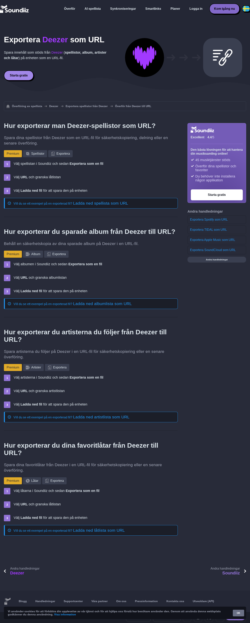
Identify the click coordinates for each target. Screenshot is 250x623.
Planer (175, 8)
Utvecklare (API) (203, 601)
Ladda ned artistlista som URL (101, 417)
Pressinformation (146, 601)
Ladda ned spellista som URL (100, 203)
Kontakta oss (175, 601)
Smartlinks (153, 8)
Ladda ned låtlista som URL (99, 530)
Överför (69, 8)
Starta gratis (19, 75)
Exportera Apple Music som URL (212, 239)
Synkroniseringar (123, 8)
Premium (13, 153)
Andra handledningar (217, 259)
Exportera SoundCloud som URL (213, 250)
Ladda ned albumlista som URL (102, 303)
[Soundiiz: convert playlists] (7, 601)
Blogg (23, 601)
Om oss (121, 601)
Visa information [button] (65, 614)
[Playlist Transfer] (14, 9)
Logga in (196, 8)
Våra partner (99, 601)
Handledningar (45, 601)
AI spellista (93, 8)
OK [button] (238, 613)
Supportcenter (73, 601)
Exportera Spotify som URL (209, 219)
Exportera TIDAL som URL (208, 229)
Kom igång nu (224, 8)
